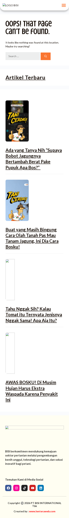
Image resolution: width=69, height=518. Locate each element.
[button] (63, 5)
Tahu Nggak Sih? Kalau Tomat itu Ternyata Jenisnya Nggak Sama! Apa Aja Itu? (34, 314)
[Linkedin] (41, 488)
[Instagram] (16, 488)
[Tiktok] (24, 488)
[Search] (46, 56)
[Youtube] (32, 488)
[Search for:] (23, 56)
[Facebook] (8, 488)
